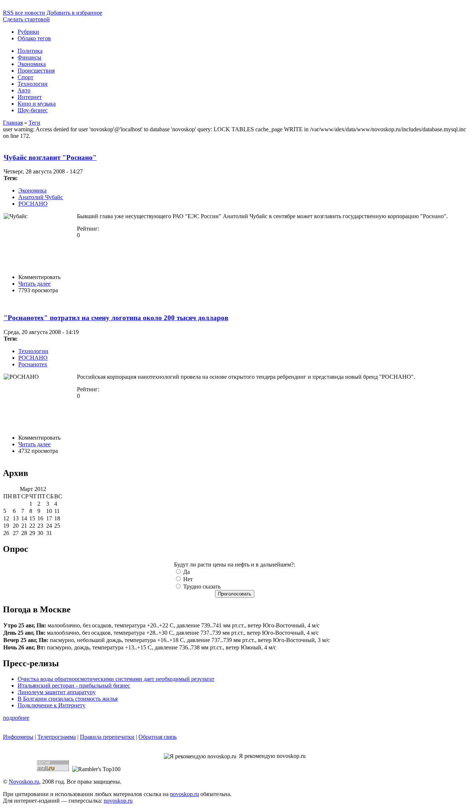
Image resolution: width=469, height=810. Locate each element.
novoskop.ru (184, 794)
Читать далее (34, 284)
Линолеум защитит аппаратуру (57, 692)
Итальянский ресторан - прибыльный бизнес (74, 685)
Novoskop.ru (24, 781)
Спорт (25, 77)
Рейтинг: (88, 229)
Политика (30, 51)
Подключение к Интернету (51, 705)
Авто (24, 90)
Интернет (30, 97)
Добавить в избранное (74, 13)
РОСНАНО (33, 204)
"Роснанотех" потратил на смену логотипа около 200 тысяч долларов (116, 318)
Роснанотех (32, 364)
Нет (187, 579)
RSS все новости (24, 13)
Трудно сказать (201, 586)
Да (186, 572)
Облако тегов (34, 38)
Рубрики (28, 32)
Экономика (32, 64)
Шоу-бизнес (33, 110)
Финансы (29, 57)
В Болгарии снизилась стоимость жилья (68, 699)
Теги (34, 123)
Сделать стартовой (26, 19)
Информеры (18, 737)
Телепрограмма (56, 737)
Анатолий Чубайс (40, 197)
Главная (13, 123)
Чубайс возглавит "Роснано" (50, 157)
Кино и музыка (37, 103)
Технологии (33, 84)
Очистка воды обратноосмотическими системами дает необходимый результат (116, 679)
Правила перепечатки (107, 737)
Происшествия (36, 70)
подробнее (16, 718)
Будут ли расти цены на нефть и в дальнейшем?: (234, 564)
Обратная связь (158, 737)
